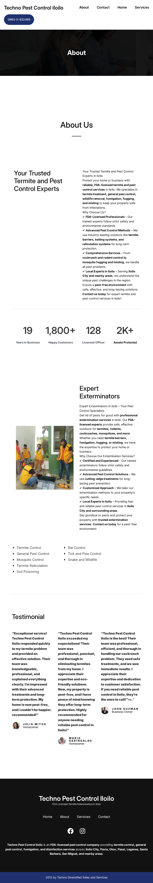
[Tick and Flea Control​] (82, 553)
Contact (103, 7)
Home (122, 7)
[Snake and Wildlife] (80, 559)
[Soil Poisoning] (25, 571)
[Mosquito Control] (28, 559)
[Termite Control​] (26, 548)
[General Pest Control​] (30, 553)
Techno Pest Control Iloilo (33, 8)
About (84, 7)
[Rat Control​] (74, 548)
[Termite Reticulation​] (30, 565)
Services (142, 7)
